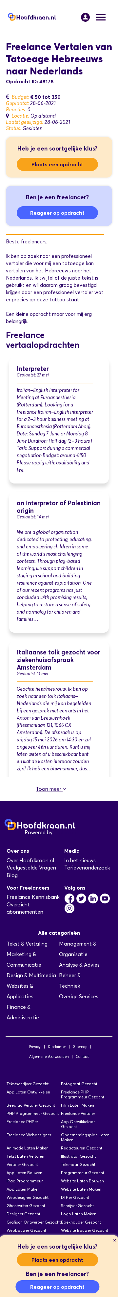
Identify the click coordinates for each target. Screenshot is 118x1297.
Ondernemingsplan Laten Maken (85, 1137)
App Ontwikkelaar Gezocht (78, 1124)
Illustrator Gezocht (78, 1156)
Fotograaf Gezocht (79, 1083)
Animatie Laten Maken (28, 1147)
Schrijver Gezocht (77, 1205)
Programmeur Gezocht (82, 1172)
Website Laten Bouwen (82, 1180)
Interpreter (33, 369)
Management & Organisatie (77, 949)
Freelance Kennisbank (33, 897)
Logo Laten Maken (78, 1213)
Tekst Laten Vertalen (25, 1156)
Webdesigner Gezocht (28, 1197)
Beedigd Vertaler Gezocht (31, 1105)
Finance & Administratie (23, 1012)
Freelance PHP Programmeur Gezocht (82, 1094)
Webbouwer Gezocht (26, 1230)
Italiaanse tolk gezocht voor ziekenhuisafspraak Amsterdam (58, 659)
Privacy (35, 1046)
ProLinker (65, 832)
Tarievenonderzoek (87, 868)
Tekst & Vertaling (27, 944)
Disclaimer (57, 1046)
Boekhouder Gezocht (81, 1222)
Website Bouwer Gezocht (84, 1230)
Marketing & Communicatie (24, 959)
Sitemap (80, 1046)
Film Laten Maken (77, 1105)
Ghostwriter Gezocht (26, 1205)
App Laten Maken (23, 1189)
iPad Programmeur (25, 1180)
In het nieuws (80, 860)
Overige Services (78, 996)
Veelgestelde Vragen (31, 868)
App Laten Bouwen (24, 1172)
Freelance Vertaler (78, 1113)
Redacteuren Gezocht (81, 1147)
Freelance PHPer (22, 1121)
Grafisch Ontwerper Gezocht (34, 1222)
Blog (12, 875)
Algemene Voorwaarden (49, 1056)
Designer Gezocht (23, 1213)
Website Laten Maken (81, 1189)
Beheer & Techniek (70, 980)
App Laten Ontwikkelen (28, 1092)
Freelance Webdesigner (29, 1134)
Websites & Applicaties (20, 991)
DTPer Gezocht (75, 1197)
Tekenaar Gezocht (78, 1164)
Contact (82, 1056)
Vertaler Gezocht (22, 1164)
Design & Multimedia (31, 975)
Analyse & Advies (79, 965)
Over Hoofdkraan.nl (30, 860)
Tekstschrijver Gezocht (28, 1083)
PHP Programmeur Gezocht (33, 1113)
